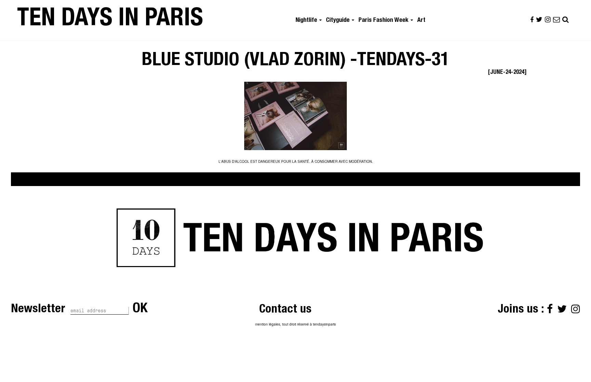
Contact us (285, 310)
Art (421, 20)
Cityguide (338, 20)
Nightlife (307, 20)
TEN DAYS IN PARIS (110, 20)
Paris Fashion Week (384, 20)
